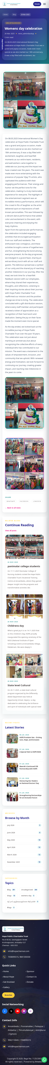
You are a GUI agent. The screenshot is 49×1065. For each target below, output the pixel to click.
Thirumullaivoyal (26, 1030)
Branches (8, 995)
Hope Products (2, 44)
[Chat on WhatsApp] (44, 1060)
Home (6, 15)
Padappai (39, 1026)
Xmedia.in (39, 1061)
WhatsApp (11, 501)
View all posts (10, 530)
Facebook (24, 501)
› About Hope (8, 976)
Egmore (13, 1034)
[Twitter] (11, 1011)
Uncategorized (13, 23)
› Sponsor (30, 971)
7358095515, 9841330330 (19, 957)
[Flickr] (30, 1011)
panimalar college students (24, 566)
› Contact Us (31, 976)
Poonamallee (27, 1026)
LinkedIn (37, 501)
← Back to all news (13, 508)
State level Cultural (19, 685)
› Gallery (6, 987)
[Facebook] (4, 1011)
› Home (5, 971)
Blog (14, 15)
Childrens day (16, 625)
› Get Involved (8, 982)
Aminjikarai (40, 1030)
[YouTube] (17, 1011)
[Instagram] (24, 1011)
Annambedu (13, 1026)
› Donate (29, 982)
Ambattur (12, 1030)
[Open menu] (44, 4)
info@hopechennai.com (18, 951)
